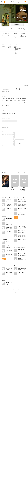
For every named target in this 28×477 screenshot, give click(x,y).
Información (5, 29)
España (3, 46)
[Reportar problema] (16, 89)
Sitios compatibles (13, 89)
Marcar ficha (17, 24)
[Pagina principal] (5, 3)
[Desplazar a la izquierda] (18, 172)
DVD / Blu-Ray (21, 29)
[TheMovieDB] (13, 122)
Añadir (13, 113)
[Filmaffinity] (4, 122)
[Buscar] (25, 2)
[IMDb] (8, 122)
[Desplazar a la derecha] (21, 172)
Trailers (13, 29)
